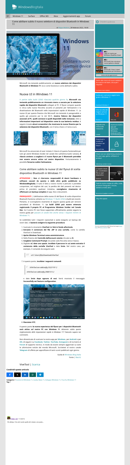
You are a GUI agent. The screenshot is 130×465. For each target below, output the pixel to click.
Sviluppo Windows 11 (53, 380)
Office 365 (44, 16)
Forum (88, 16)
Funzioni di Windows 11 (24, 380)
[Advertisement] (50, 398)
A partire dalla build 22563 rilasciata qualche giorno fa (44, 99)
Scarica (36, 364)
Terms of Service (103, 227)
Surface (31, 16)
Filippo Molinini (63, 27)
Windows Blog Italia (73, 354)
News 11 (41, 380)
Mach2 (78, 357)
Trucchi (64, 380)
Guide (35, 380)
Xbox (56, 16)
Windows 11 (18, 16)
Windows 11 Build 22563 (55, 199)
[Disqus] (50, 439)
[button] (8, 16)
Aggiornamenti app (71, 16)
